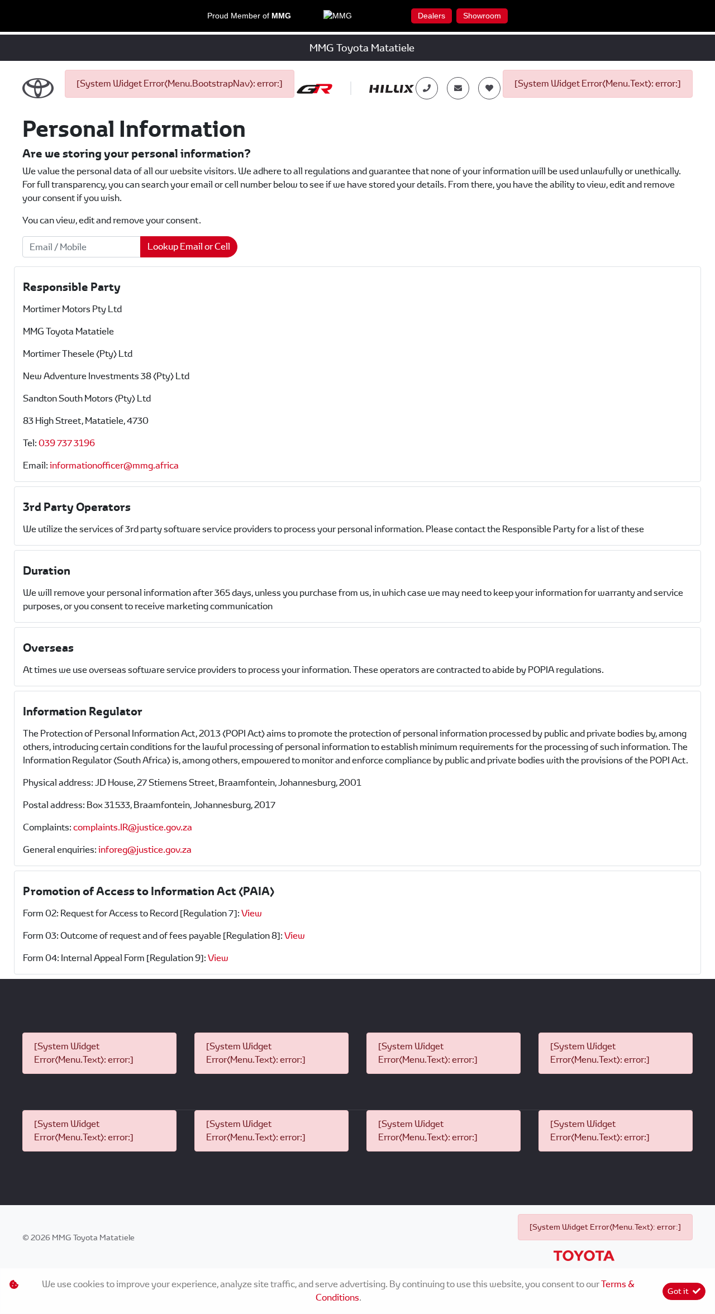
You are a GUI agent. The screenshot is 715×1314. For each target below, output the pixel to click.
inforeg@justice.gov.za (145, 850)
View (251, 913)
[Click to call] (427, 88)
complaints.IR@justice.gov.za (132, 827)
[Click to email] (458, 88)
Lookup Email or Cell (188, 246)
